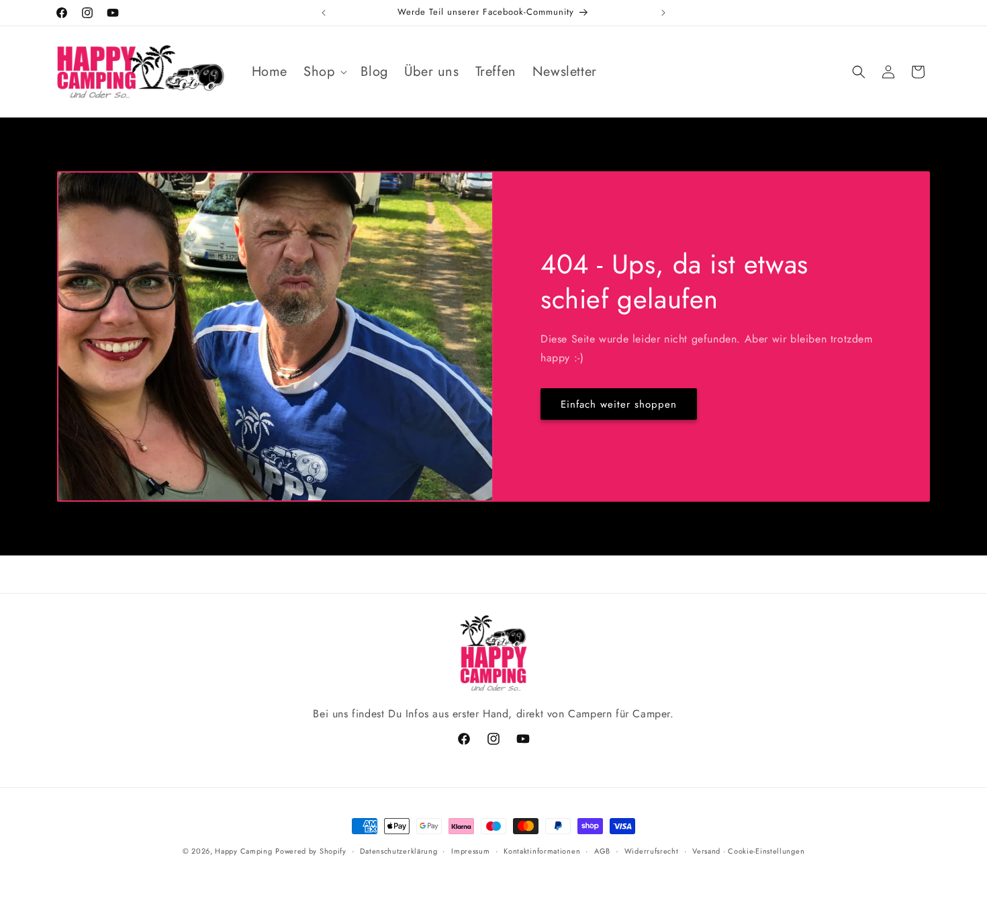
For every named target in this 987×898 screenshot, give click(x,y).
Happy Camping (243, 851)
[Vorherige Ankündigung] (323, 13)
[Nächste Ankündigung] (663, 13)
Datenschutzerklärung (398, 851)
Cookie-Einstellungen (766, 851)
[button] (323, 72)
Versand (706, 851)
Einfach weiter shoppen (619, 404)
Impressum (470, 851)
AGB (602, 851)
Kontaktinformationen (542, 851)
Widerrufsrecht (651, 851)
